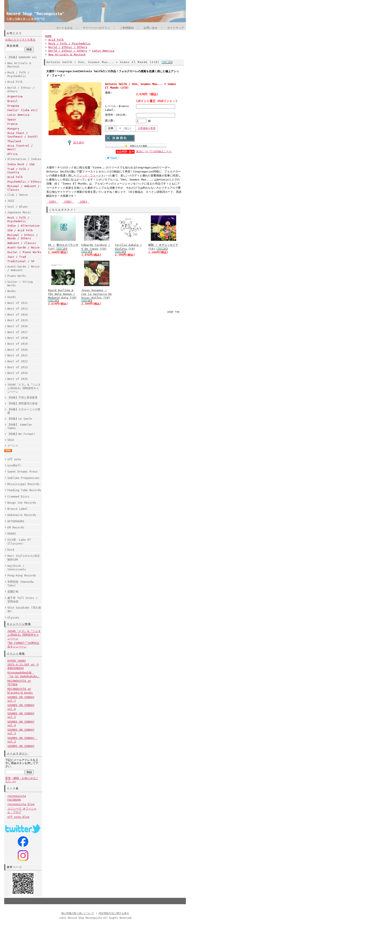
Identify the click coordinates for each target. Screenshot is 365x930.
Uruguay (13, 105)
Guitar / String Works (20, 283)
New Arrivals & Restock (19, 65)
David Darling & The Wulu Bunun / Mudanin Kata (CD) (62, 294)
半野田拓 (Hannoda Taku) (20, 583)
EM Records (15, 527)
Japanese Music (19, 212)
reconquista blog (20, 804)
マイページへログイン (96, 27)
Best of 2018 (17, 337)
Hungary (13, 128)
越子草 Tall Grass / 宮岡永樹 (22, 599)
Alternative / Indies (24, 159)
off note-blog (18, 816)
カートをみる (64, 27)
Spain (11, 119)
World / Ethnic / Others (20, 89)
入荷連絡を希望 (146, 128)
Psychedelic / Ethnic (24, 181)
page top (173, 311)
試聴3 (83, 201)
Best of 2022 (17, 361)
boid (10, 549)
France (12, 123)
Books (11, 291)
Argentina (15, 96)
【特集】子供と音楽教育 (22, 397)
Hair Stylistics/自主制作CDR (23, 557)
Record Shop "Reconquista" (35, 13)
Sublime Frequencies (23, 477)
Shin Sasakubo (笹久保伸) (24, 609)
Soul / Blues (17, 206)
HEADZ (11, 533)
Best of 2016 (17, 326)
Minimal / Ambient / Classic (23, 188)
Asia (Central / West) (20, 147)
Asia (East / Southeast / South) (22, 134)
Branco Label (17, 508)
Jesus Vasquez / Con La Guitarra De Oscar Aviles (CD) (96, 294)
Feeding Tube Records (24, 490)
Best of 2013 (17, 308)
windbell (14, 465)
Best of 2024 (17, 373)
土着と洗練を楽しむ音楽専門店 (25, 19)
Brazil (12, 101)
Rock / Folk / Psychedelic (18, 74)
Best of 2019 (17, 343)
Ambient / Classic (21, 243)
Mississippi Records (23, 484)
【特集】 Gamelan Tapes (19, 426)
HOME (48, 36)
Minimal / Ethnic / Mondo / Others (22, 236)
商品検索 (13, 45)
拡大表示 (78, 142)
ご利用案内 (127, 27)
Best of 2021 (17, 355)
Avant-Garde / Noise (23, 247)
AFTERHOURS (15, 521)
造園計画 (12, 591)
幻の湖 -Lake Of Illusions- (19, 541)
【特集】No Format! (21, 433)
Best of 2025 (17, 378)
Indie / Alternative (23, 225)
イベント (12, 445)
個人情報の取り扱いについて (77, 913)
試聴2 (68, 201)
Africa (12, 154)
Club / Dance (17, 194)
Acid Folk (15, 81)
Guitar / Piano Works (24, 252)
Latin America (18, 114)
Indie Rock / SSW (20, 164)
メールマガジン (17, 753)
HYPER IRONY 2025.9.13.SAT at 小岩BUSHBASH (23, 664)
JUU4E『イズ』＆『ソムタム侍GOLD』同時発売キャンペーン (24, 388)
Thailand (14, 141)
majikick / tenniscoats (16, 567)
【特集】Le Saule (19, 418)
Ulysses (13, 617)
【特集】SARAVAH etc (22, 57)
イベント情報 (16, 653)
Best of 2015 (17, 320)
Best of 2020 (17, 349)
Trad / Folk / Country (18, 170)
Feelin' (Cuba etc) (22, 110)
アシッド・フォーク (88, 175)
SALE (10, 439)
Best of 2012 (17, 302)
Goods (11, 297)
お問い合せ (150, 27)
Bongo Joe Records (21, 502)
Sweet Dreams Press (22, 471)
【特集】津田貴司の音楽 (22, 403)
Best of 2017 (17, 332)
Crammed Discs (18, 496)
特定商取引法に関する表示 (114, 913)
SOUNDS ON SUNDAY (20, 746)
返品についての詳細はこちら (154, 151)
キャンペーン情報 (19, 624)
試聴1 (52, 201)
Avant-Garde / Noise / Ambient (23, 268)
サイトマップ (175, 27)
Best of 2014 (17, 314)
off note (14, 459)
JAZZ (10, 200)
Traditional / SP (20, 261)
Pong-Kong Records (21, 575)
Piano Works (16, 275)
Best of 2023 (17, 367)
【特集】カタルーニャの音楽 (23, 411)
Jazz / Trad (16, 256)
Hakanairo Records (21, 515)
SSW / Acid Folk (20, 230)
